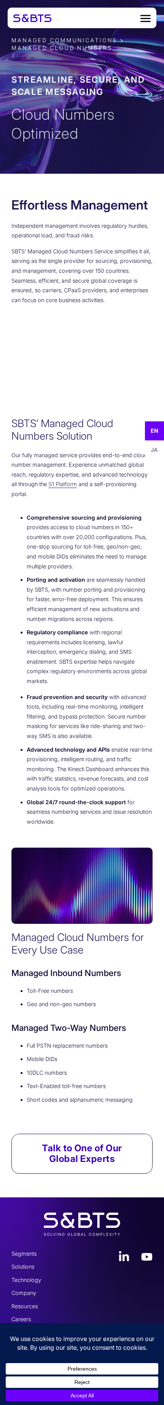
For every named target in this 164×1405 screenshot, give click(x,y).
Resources (24, 1306)
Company (23, 1293)
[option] (154, 449)
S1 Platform (62, 484)
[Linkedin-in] (124, 1257)
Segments (24, 1253)
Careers (21, 1319)
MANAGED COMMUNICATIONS (64, 40)
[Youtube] (147, 1257)
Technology (26, 1280)
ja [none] (154, 449)
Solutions (22, 1266)
